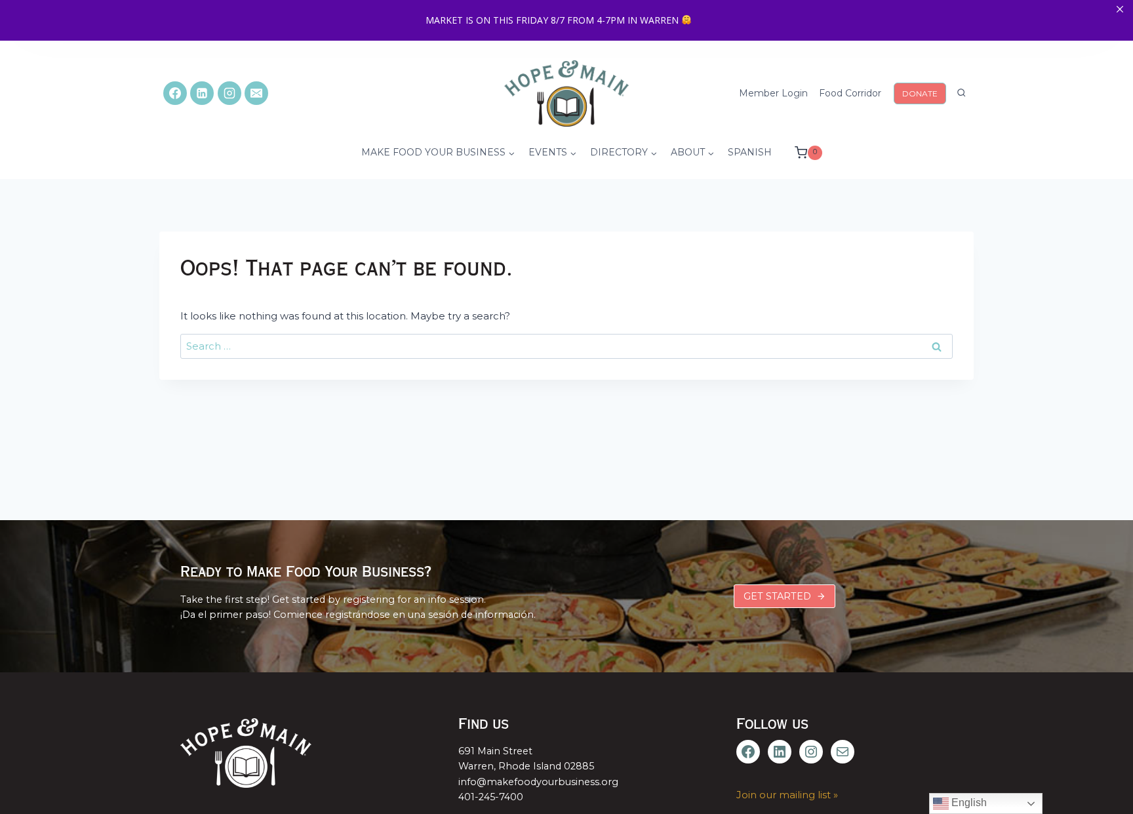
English (968, 802)
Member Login (773, 93)
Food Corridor (850, 93)
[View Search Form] (961, 93)
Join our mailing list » (787, 794)
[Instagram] (229, 93)
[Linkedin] (202, 93)
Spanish (750, 152)
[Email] (256, 93)
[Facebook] (175, 93)
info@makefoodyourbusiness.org (538, 782)
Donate (920, 93)
